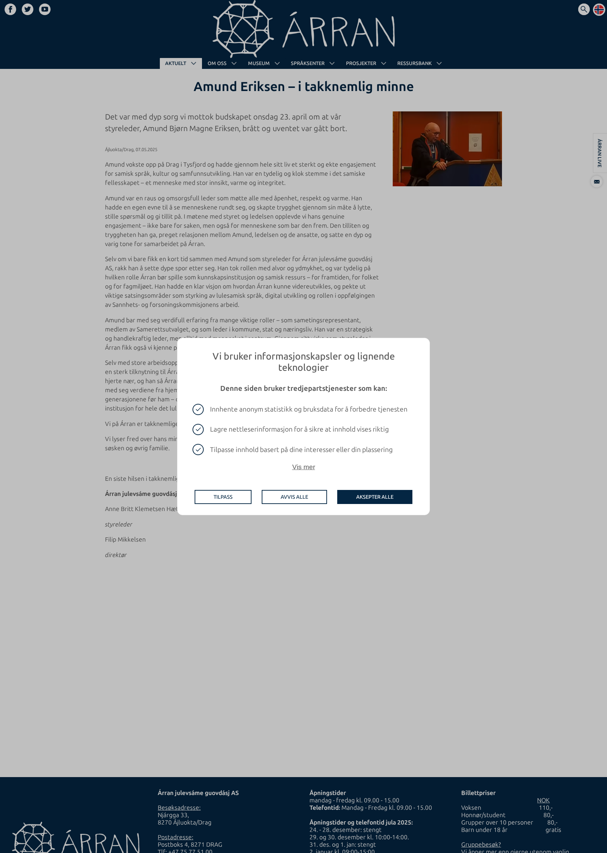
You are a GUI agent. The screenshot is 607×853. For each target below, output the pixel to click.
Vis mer (303, 467)
